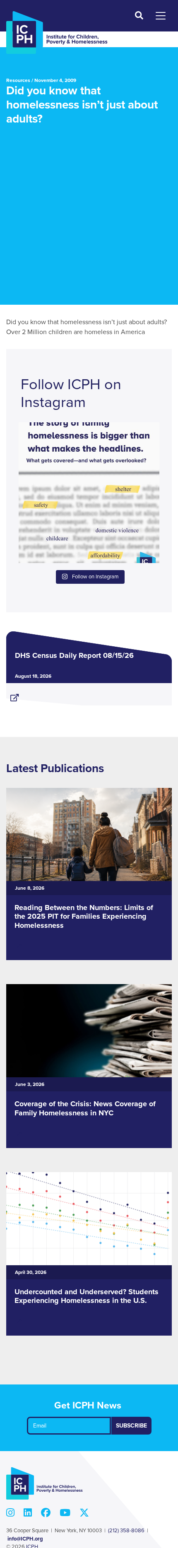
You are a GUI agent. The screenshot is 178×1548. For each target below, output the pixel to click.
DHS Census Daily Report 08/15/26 (74, 655)
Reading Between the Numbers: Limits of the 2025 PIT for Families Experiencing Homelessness (83, 916)
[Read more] (89, 694)
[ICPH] (57, 32)
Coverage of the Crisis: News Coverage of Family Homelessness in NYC (85, 1108)
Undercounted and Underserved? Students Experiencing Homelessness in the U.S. (86, 1296)
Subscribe (131, 1425)
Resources (18, 80)
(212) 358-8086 (126, 1530)
